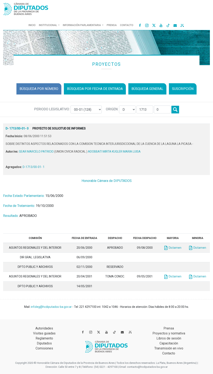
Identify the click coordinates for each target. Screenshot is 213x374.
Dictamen (174, 247)
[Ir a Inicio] (26, 8)
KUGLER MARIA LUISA (126, 151)
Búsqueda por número (39, 89)
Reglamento (44, 338)
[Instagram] (147, 25)
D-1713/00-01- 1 (34, 167)
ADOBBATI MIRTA (100, 151)
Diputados (44, 343)
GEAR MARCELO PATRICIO (36, 151)
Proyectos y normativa (168, 333)
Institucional (48, 25)
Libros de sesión (168, 338)
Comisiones (44, 348)
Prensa (112, 25)
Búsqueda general (147, 89)
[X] (154, 25)
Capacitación (169, 343)
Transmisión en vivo (168, 348)
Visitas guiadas (44, 333)
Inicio (32, 25)
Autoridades (44, 328)
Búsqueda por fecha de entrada (95, 89)
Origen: (112, 109)
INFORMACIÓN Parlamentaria (82, 25)
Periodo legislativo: (52, 109)
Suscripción (182, 89)
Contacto (126, 25)
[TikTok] (168, 25)
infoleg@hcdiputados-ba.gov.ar (51, 306)
